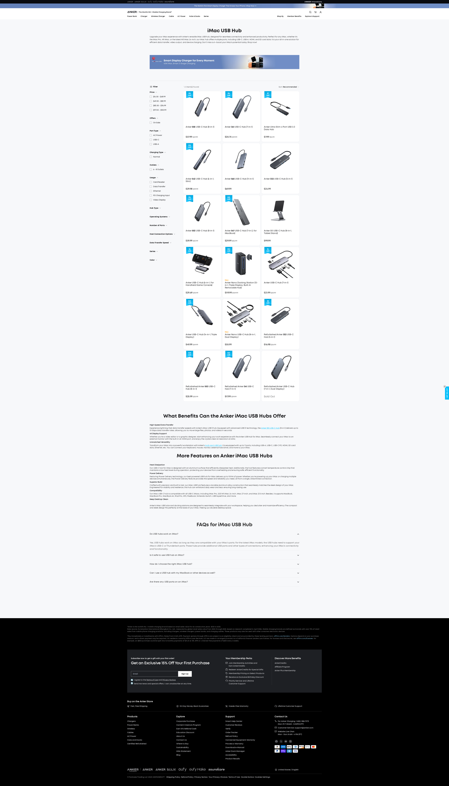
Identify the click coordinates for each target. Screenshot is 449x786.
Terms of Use (152, 680)
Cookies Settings (262, 777)
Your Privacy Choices (218, 777)
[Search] (310, 12)
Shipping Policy (173, 777)
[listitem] (276, 741)
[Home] (149, 12)
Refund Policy (187, 777)
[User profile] (320, 12)
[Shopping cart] (315, 12)
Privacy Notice (169, 680)
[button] (224, 535)
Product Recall (316, 6)
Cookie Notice (247, 777)
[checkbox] (132, 680)
